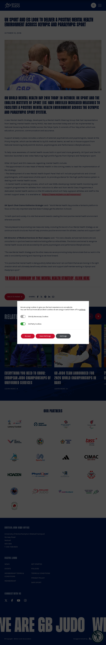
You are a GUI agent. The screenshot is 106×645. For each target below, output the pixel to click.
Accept (28, 336)
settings (82, 310)
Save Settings (45, 336)
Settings (63, 336)
